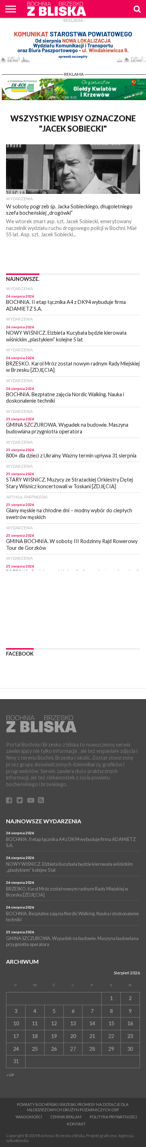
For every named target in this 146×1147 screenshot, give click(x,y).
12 (54, 1023)
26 (54, 1049)
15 (111, 1023)
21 (92, 1036)
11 (35, 1023)
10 (16, 1023)
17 (16, 1036)
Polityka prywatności (113, 1116)
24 (16, 1049)
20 (73, 1036)
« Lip (10, 1075)
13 (73, 1023)
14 (92, 1023)
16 (130, 1023)
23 (130, 1036)
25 (35, 1049)
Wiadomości (29, 1116)
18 (35, 1036)
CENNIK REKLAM (66, 1116)
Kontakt (76, 1124)
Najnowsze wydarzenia (43, 821)
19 (54, 1036)
